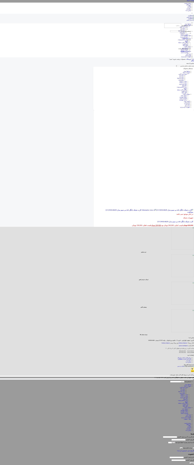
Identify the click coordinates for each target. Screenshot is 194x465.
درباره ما (189, 9)
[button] (192, 60)
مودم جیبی (182, 32)
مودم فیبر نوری (184, 36)
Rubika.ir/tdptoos (166, 343)
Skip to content (190, 0)
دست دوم (187, 105)
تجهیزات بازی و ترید (186, 56)
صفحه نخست (187, 3)
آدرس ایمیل (189, 457)
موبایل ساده (185, 48)
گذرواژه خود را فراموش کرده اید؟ (185, 450)
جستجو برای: (188, 31)
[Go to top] (193, 379)
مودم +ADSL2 (184, 34)
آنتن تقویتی (185, 44)
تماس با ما (188, 10)
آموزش (189, 7)
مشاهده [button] (190, 212)
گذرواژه (190, 439)
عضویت (191, 463)
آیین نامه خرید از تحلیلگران (184, 359)
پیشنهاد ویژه (188, 24)
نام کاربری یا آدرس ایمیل (185, 437)
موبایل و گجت (187, 46)
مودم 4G (183, 29)
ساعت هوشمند (184, 51)
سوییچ (185, 88)
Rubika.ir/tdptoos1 (183, 343)
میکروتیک (185, 38)
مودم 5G (183, 28)
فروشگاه (188, 4)
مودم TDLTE (181, 31)
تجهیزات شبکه (187, 25)
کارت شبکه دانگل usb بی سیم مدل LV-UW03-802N (175, 222)
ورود (181, 448)
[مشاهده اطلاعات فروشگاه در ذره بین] (181, 366)
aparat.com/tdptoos (183, 345)
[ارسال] (190, 383)
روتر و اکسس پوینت (183, 39)
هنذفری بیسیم (184, 52)
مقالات (189, 6)
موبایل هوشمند (184, 49)
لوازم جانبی (188, 55)
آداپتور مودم (187, 101)
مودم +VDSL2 (184, 35)
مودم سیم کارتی (184, 26)
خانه (193, 59)
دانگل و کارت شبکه (183, 42)
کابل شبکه (185, 45)
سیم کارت (188, 54)
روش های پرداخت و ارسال (184, 357)
